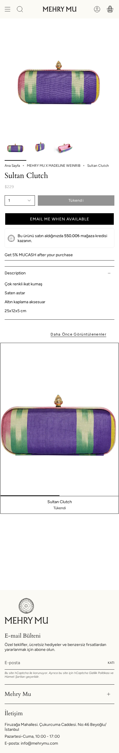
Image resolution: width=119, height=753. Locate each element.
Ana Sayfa (12, 166)
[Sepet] (110, 9)
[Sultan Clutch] (59, 419)
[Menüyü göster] (7, 9)
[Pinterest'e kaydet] (106, 32)
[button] (59, 219)
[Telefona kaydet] (106, 45)
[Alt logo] (26, 611)
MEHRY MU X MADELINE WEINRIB (53, 166)
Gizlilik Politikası (99, 673)
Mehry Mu (18, 694)
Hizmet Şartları (15, 677)
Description (15, 273)
